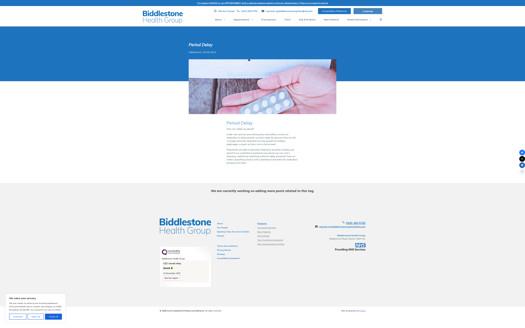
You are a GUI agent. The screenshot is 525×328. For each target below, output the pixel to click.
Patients (262, 223)
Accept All (53, 316)
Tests (287, 19)
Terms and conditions (227, 246)
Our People (222, 227)
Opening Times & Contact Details (233, 231)
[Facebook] (522, 152)
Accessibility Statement (228, 258)
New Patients (331, 19)
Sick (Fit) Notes (307, 19)
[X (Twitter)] (522, 159)
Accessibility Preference (334, 11)
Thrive (362, 311)
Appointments (241, 19)
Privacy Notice (224, 250)
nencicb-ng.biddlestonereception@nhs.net (342, 226)
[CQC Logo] (171, 254)
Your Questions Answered (270, 240)
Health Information (357, 19)
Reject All (36, 316)
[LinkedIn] (522, 165)
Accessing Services (266, 227)
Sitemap (221, 254)
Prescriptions (268, 19)
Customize (18, 316)
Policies (220, 236)
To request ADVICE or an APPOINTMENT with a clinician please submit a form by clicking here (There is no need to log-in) (262, 3)
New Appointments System (270, 244)
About (218, 19)
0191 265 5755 (355, 223)
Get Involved (263, 235)
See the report (171, 278)
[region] (35, 308)
